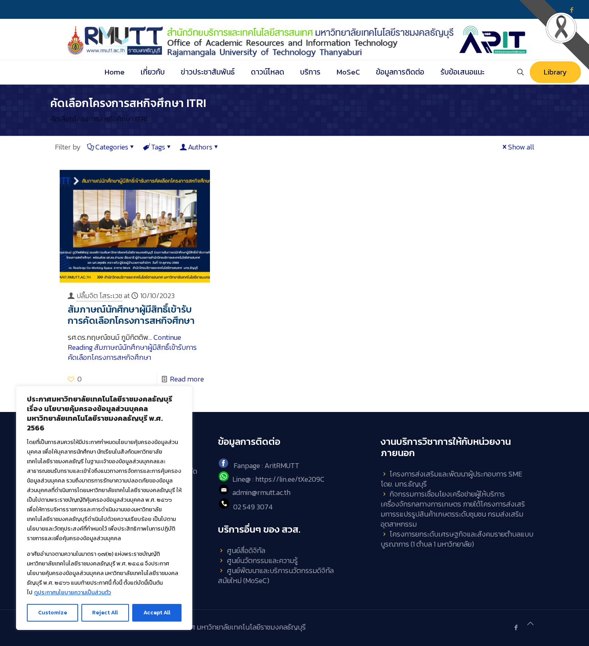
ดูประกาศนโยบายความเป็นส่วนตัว (72, 592)
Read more (187, 378)
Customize (52, 612)
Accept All (156, 612)
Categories (111, 146)
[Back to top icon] (530, 623)
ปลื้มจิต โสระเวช (99, 295)
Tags (158, 146)
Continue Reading (132, 347)
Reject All (105, 612)
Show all (521, 146)
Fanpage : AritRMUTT (266, 465)
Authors (200, 146)
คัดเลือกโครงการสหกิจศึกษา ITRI (98, 118)
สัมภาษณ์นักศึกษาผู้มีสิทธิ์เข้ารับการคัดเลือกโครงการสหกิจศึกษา (131, 314)
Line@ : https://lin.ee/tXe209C (278, 479)
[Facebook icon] (516, 627)
